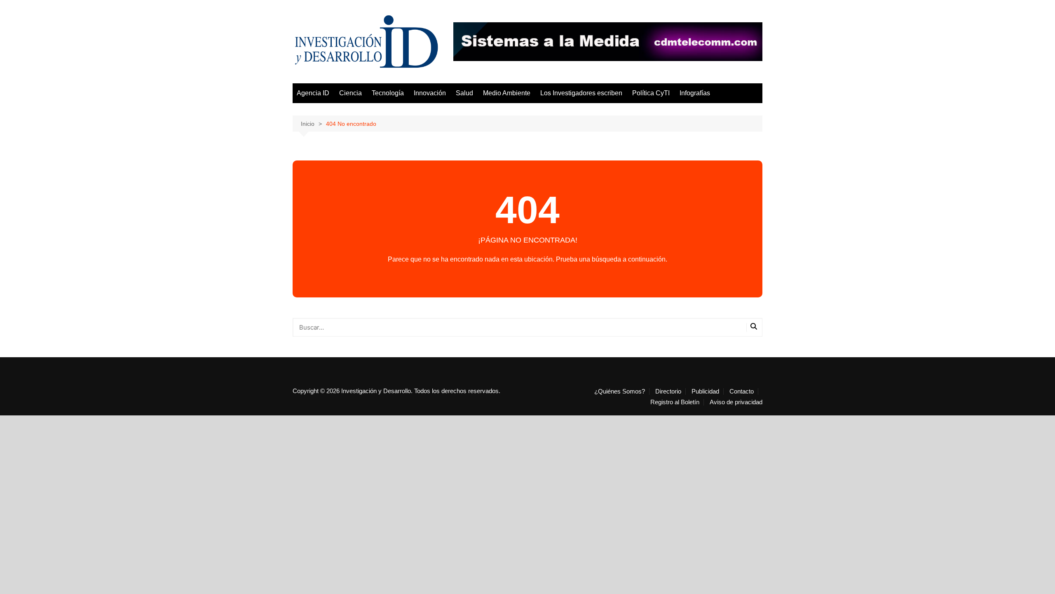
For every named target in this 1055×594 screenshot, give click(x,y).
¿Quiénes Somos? (619, 391)
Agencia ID (313, 93)
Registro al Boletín (674, 402)
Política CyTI (651, 93)
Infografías (695, 93)
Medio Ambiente (506, 93)
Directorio (668, 391)
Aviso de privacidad (736, 402)
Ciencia (350, 93)
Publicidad (705, 391)
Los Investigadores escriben (581, 93)
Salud (464, 93)
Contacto (741, 391)
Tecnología (388, 93)
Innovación (430, 93)
